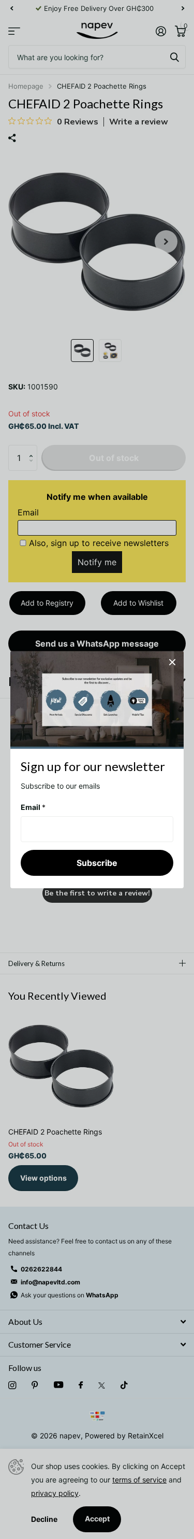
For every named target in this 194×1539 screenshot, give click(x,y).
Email (33, 807)
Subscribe (97, 862)
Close (172, 662)
